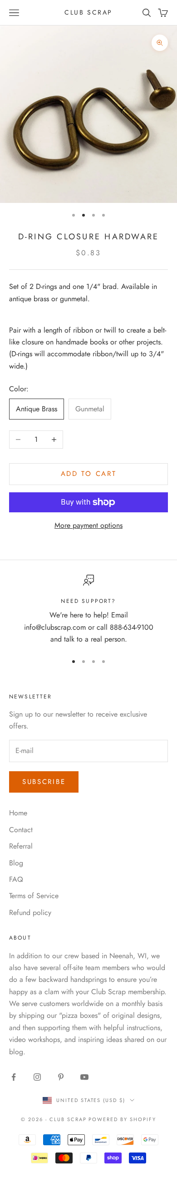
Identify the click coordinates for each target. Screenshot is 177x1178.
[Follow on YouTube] (84, 1077)
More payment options (88, 525)
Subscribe (43, 782)
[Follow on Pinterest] (60, 1077)
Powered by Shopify (122, 1119)
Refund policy (30, 912)
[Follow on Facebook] (13, 1077)
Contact (21, 829)
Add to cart (89, 474)
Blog (16, 863)
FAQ (16, 879)
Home (18, 813)
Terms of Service (34, 895)
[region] (88, 610)
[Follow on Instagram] (37, 1077)
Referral (21, 846)
